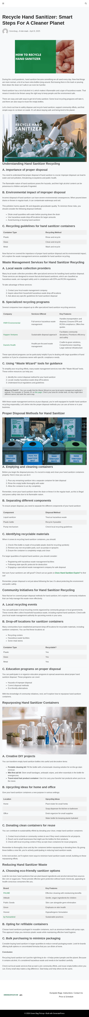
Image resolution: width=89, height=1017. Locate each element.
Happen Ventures (10, 335)
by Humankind (9, 917)
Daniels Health (9, 345)
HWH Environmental (11, 323)
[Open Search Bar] (86, 3)
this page (38, 392)
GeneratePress (59, 1013)
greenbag (13, 31)
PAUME (6, 893)
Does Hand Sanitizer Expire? (67, 573)
